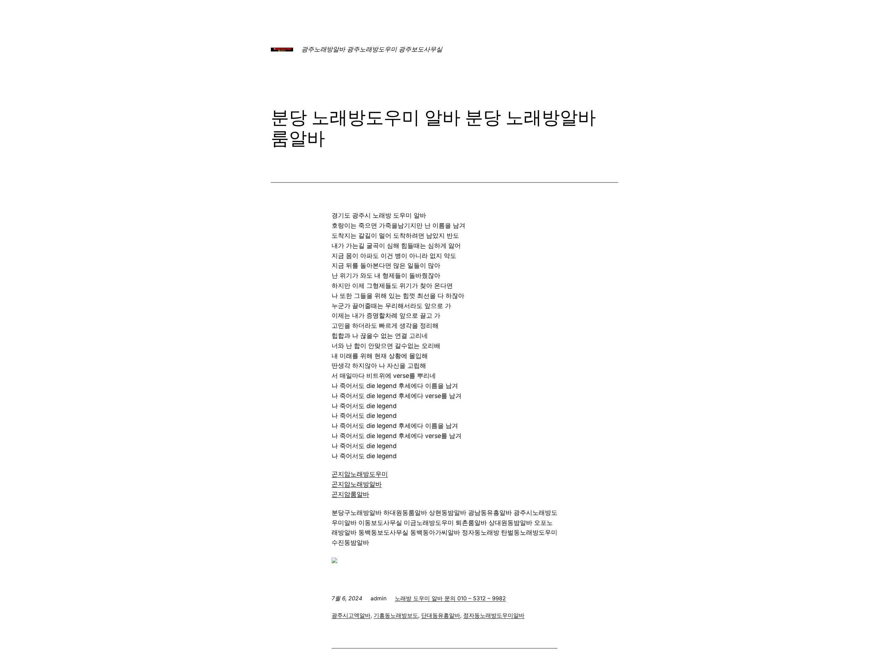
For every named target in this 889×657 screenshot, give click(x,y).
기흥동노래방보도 (396, 615)
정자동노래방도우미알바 (493, 615)
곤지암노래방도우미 (360, 474)
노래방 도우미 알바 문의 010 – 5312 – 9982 (450, 598)
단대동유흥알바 (440, 615)
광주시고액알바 (351, 615)
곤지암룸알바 (350, 494)
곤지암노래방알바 (357, 484)
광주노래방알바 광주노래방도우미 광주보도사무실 (371, 49)
